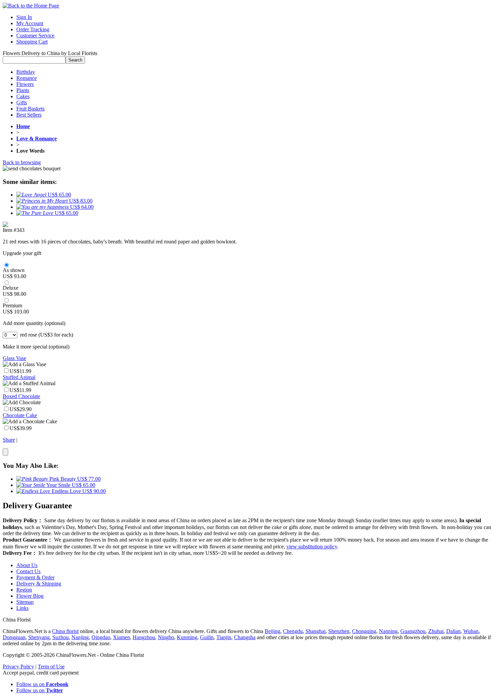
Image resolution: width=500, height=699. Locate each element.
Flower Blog (30, 596)
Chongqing (364, 631)
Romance (26, 78)
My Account (29, 23)
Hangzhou (144, 637)
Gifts (21, 102)
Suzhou (60, 637)
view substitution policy (311, 546)
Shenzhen (338, 631)
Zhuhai (436, 631)
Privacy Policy (18, 666)
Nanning (388, 631)
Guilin (207, 637)
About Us (26, 565)
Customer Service (35, 35)
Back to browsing (22, 162)
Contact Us (28, 571)
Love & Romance (36, 138)
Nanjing (80, 637)
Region (24, 590)
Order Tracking (32, 29)
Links (22, 608)
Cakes (23, 96)
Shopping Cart (32, 42)
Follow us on (42, 684)
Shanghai (315, 631)
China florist (65, 631)
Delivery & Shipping (38, 583)
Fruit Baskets (30, 109)
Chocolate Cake (20, 415)
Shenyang (39, 637)
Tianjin (223, 637)
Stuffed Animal (19, 377)
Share (9, 440)
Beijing (272, 631)
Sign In (24, 17)
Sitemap (25, 602)
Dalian (453, 631)
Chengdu (293, 631)
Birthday (25, 72)
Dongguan (14, 637)
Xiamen (121, 637)
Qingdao (100, 637)
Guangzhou (413, 631)
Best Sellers (28, 115)
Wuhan (471, 631)
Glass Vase (14, 358)
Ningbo (166, 637)
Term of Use (51, 666)
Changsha (244, 637)
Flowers (25, 84)
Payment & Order (35, 577)
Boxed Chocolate (21, 396)
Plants (22, 90)
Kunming (187, 637)
